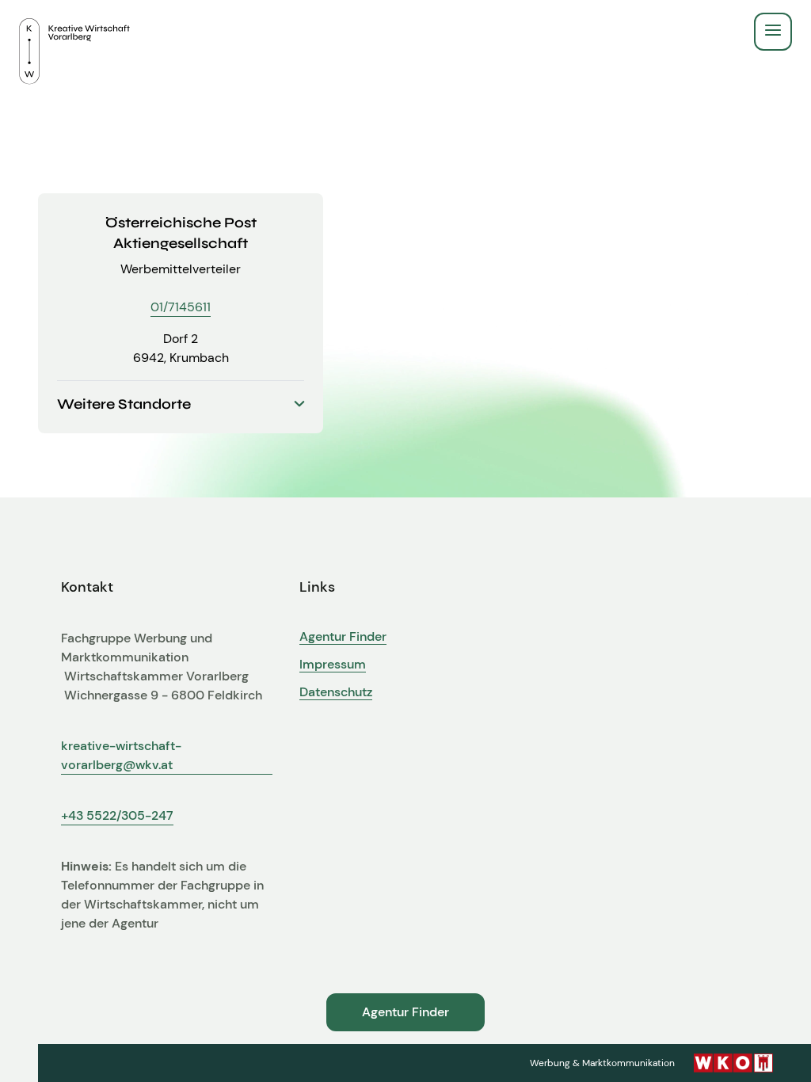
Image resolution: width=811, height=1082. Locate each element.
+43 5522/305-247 (117, 815)
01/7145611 (180, 307)
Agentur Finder (342, 637)
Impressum (332, 664)
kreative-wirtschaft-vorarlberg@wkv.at (121, 755)
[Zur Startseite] (74, 31)
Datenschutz (335, 692)
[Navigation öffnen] (773, 32)
